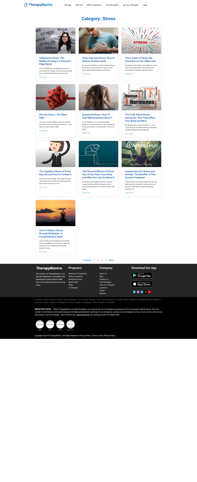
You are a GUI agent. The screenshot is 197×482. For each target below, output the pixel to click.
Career (102, 291)
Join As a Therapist (107, 285)
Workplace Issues (75, 279)
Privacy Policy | (85, 336)
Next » (111, 260)
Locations (103, 288)
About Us (103, 274)
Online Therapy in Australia (134, 299)
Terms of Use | (98, 336)
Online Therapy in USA (73, 299)
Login (145, 5)
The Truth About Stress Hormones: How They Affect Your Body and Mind (140, 117)
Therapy (67, 5)
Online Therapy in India (53, 299)
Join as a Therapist (130, 5)
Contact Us (104, 279)
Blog (101, 276)
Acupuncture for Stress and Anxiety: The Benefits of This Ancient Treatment (140, 174)
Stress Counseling (75, 276)
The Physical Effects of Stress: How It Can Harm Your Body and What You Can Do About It (98, 174)
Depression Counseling (77, 274)
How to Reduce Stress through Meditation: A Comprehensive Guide (51, 233)
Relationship (73, 282)
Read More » (43, 77)
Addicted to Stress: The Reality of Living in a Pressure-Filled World (55, 61)
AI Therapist (73, 288)
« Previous (87, 260)
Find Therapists (112, 5)
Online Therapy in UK (91, 299)
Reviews (103, 293)
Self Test (79, 5)
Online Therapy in (55, 302)
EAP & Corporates (94, 5)
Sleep (71, 285)
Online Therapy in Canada (111, 299)
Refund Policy (109, 336)
